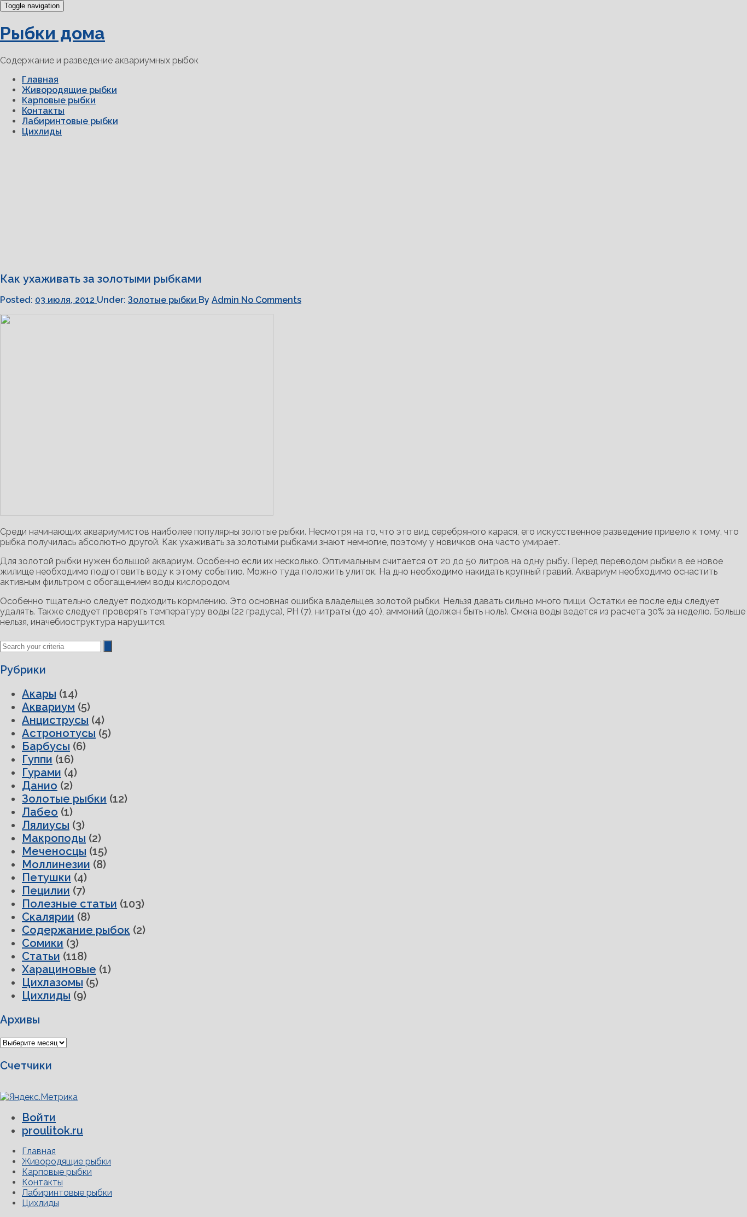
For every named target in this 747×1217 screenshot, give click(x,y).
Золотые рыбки (163, 300)
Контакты (43, 111)
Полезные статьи (69, 903)
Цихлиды (42, 131)
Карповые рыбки (59, 100)
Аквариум (48, 706)
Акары (39, 693)
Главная (40, 79)
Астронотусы (59, 733)
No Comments (271, 300)
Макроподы (54, 838)
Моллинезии (56, 864)
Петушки (46, 877)
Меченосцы (54, 851)
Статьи (41, 956)
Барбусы (46, 746)
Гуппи (37, 759)
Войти (39, 1117)
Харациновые (59, 969)
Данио (39, 785)
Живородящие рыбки (69, 90)
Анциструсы (55, 720)
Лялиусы (45, 825)
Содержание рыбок (76, 930)
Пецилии (46, 890)
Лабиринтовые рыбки (70, 121)
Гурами (41, 772)
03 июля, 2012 (66, 300)
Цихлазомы (52, 982)
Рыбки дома (52, 33)
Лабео (40, 811)
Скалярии (48, 916)
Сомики (42, 943)
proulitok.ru (52, 1130)
